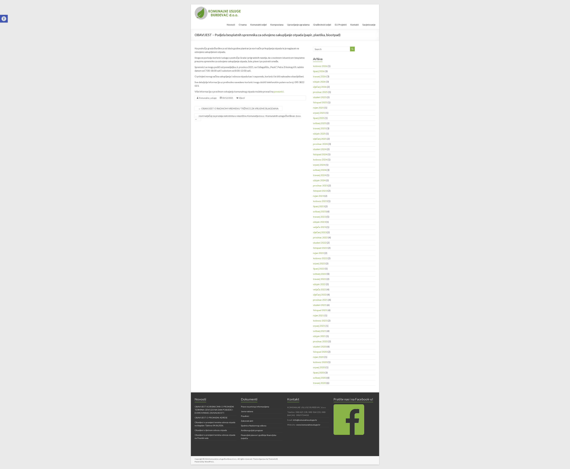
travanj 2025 (319, 128)
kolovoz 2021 (320, 320)
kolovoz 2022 (320, 258)
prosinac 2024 (320, 143)
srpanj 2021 (319, 325)
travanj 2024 (319, 175)
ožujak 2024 (319, 180)
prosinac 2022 (320, 237)
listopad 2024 (320, 154)
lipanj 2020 (318, 372)
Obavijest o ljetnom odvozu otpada (211, 430)
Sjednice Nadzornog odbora (253, 425)
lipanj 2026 (318, 71)
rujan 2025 (318, 107)
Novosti (231, 24)
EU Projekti (341, 24)
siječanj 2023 (319, 232)
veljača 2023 (319, 227)
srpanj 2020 (319, 367)
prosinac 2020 (320, 341)
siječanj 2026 (319, 86)
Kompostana (276, 24)
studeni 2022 (319, 242)
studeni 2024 (319, 149)
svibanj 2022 (319, 273)
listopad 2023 (320, 190)
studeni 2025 (319, 97)
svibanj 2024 (319, 169)
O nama (243, 24)
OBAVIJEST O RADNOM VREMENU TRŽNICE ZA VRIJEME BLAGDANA (238, 108)
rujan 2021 (318, 315)
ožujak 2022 (319, 284)
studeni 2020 (319, 346)
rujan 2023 (318, 195)
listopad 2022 (320, 247)
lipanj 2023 (318, 206)
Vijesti (242, 98)
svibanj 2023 (319, 211)
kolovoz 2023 (320, 201)
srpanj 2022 (319, 263)
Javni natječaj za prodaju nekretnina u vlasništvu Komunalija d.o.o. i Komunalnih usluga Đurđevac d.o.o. (248, 117)
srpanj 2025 (319, 112)
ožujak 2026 (319, 81)
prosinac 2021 (320, 299)
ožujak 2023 (319, 221)
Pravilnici (245, 416)
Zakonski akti (247, 421)
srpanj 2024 (319, 164)
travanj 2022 (319, 279)
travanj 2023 (319, 216)
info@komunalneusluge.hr (305, 420)
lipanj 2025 (318, 118)
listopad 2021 (320, 310)
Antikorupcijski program (252, 430)
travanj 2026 (319, 76)
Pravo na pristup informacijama (255, 406)
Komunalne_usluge (208, 98)
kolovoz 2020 (320, 362)
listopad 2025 (320, 102)
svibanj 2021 (319, 330)
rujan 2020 (318, 356)
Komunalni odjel (258, 24)
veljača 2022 (319, 289)
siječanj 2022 (319, 294)
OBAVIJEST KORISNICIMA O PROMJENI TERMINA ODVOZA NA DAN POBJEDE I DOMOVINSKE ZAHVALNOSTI (214, 409)
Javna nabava (247, 411)
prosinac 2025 (320, 92)
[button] (4, 19)
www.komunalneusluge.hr (308, 424)
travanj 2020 (319, 382)
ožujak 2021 (319, 336)
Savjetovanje (368, 24)
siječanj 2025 (319, 138)
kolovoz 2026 (320, 66)
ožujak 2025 (319, 133)
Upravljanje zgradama (298, 24)
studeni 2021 (319, 305)
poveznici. (279, 91)
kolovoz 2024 (320, 159)
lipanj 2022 (318, 268)
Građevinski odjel (322, 24)
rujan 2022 (318, 253)
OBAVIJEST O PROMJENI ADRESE (211, 417)
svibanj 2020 (319, 377)
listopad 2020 (320, 351)
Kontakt (354, 24)
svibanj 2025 (319, 123)
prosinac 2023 (320, 185)
